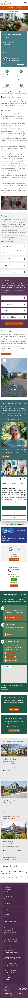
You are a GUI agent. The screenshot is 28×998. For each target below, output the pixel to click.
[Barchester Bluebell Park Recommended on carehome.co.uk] (5, 530)
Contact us (15, 11)
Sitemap (10, 995)
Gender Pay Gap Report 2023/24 (10, 941)
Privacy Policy (7, 979)
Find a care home (14, 709)
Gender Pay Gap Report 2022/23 (10, 939)
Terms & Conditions (8, 977)
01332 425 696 (11, 7)
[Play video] (14, 203)
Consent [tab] (5, 483)
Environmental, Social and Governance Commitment (12, 945)
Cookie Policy (7, 982)
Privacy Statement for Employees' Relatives (13, 955)
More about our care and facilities (14, 323)
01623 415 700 (15, 857)
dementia (13, 116)
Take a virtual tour (6, 354)
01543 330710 (13, 818)
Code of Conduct (7, 934)
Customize (13, 512)
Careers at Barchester (14, 730)
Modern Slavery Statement (9, 950)
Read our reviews (21, 530)
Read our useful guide (11, 660)
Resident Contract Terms (9, 930)
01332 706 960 (20, 64)
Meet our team (5, 456)
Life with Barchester (8, 896)
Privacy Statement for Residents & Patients (12, 961)
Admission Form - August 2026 (10, 932)
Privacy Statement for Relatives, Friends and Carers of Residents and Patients (13, 958)
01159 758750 (15, 775)
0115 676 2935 (13, 777)
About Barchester (7, 912)
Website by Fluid (16, 995)
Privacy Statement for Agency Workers (12, 965)
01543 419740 (15, 816)
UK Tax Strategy (7, 948)
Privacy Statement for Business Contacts (12, 972)
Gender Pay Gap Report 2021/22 (10, 937)
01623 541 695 (13, 859)
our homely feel (5, 177)
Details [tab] (14, 483)
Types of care (7, 891)
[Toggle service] (24, 246)
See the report (14, 585)
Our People (6, 914)
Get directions (6, 44)
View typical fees (10, 653)
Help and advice (7, 894)
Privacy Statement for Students (10, 968)
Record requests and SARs (9, 975)
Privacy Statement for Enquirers (10, 963)
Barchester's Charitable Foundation (11, 919)
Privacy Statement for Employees (11, 952)
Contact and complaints (9, 901)
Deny (14, 517)
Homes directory (7, 903)
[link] (14, 761)
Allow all (14, 508)
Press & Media (7, 916)
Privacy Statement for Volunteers (10, 970)
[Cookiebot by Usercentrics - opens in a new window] (20, 479)
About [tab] (23, 483)
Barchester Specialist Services (10, 921)
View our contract (10, 656)
